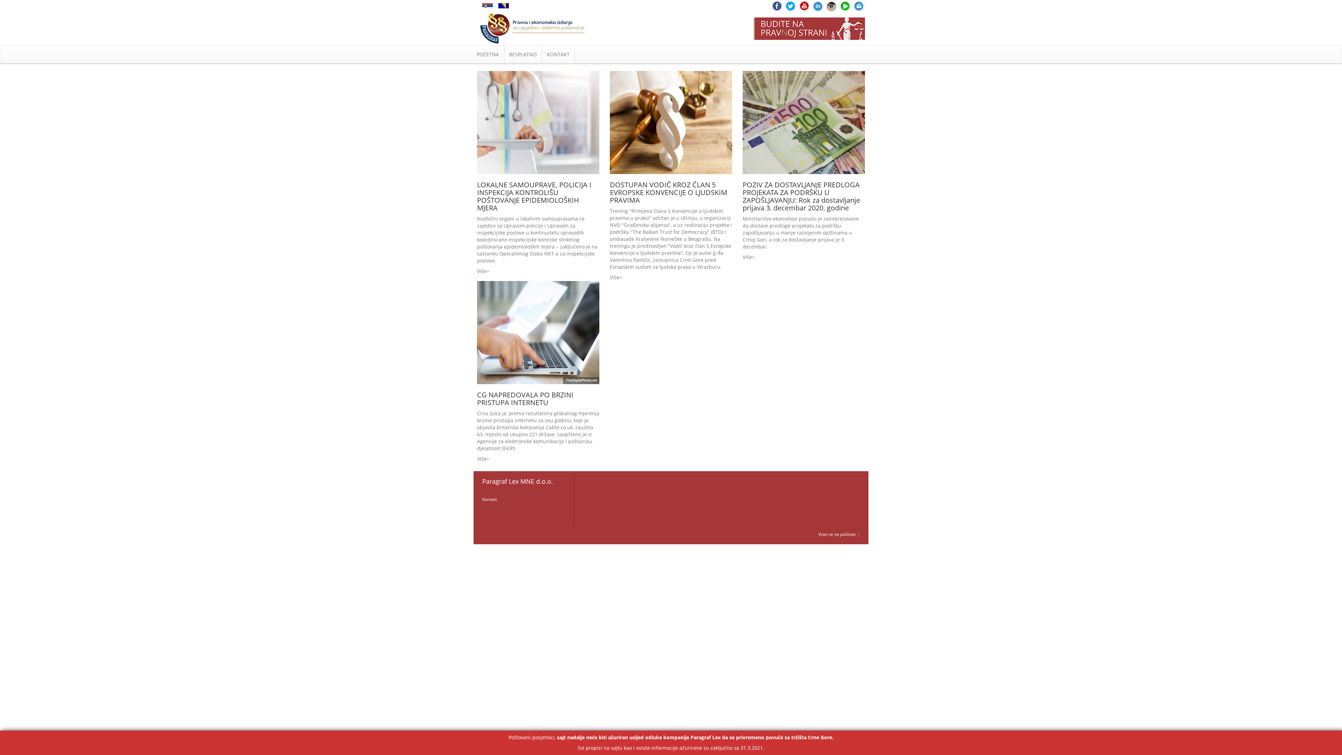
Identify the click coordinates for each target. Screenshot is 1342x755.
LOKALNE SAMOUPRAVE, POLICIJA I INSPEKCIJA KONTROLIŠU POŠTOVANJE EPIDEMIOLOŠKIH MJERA (534, 196)
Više (481, 271)
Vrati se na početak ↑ (839, 534)
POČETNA (488, 54)
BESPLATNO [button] (523, 54)
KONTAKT (558, 54)
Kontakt (489, 499)
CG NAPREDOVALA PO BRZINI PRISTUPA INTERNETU (525, 398)
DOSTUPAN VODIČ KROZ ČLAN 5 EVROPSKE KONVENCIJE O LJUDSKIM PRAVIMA (668, 192)
